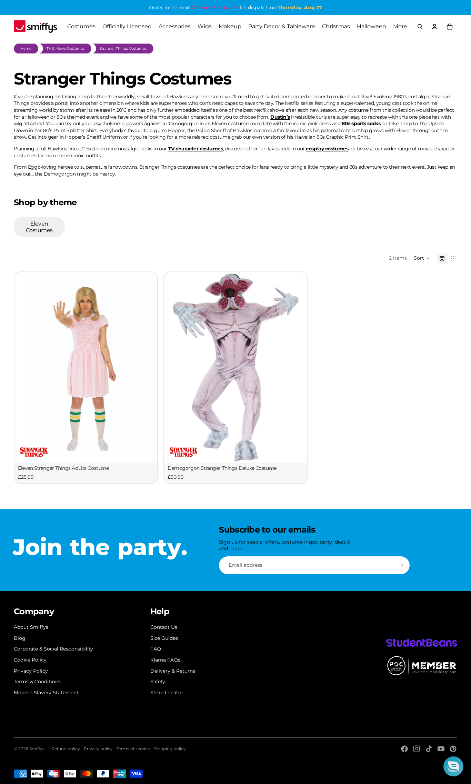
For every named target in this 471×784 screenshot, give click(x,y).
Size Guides (164, 638)
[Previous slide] (24, 367)
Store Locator (166, 692)
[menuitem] (400, 26)
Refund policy (65, 748)
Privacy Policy (31, 671)
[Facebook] (404, 749)
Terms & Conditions (37, 681)
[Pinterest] (453, 749)
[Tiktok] (429, 749)
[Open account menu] (434, 26)
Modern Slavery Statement (46, 692)
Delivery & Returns (172, 671)
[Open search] (420, 26)
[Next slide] (147, 367)
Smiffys (36, 748)
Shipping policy (170, 748)
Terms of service (133, 748)
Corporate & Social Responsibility (53, 649)
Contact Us (163, 627)
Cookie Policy (30, 660)
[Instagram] (416, 749)
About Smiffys (31, 627)
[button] (422, 258)
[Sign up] (400, 565)
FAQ (155, 649)
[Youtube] (441, 749)
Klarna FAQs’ (165, 660)
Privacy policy (98, 748)
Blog (20, 638)
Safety (157, 681)
